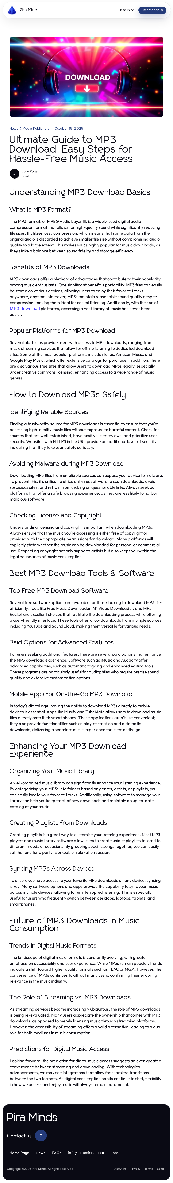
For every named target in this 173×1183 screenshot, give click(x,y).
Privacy (135, 1169)
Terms (149, 1169)
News (40, 1152)
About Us (120, 1169)
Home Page (19, 1152)
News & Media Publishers (30, 128)
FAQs (56, 1152)
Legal (160, 1169)
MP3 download (25, 308)
